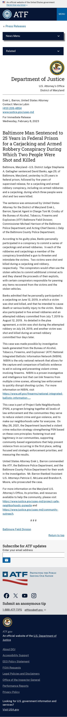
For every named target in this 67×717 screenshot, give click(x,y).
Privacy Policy (11, 692)
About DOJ (9, 649)
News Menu (13, 36)
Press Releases (16, 26)
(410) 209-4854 (12, 108)
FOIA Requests (12, 667)
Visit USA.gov (11, 709)
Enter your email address (18, 550)
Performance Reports (15, 685)
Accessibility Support (16, 655)
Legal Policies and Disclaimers (21, 673)
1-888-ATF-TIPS (12, 609)
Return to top (56, 535)
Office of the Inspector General (21, 679)
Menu (62, 14)
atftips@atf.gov (34, 609)
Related (11, 51)
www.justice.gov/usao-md (18, 112)
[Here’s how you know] (33, 4)
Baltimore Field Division (17, 529)
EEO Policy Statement (16, 661)
